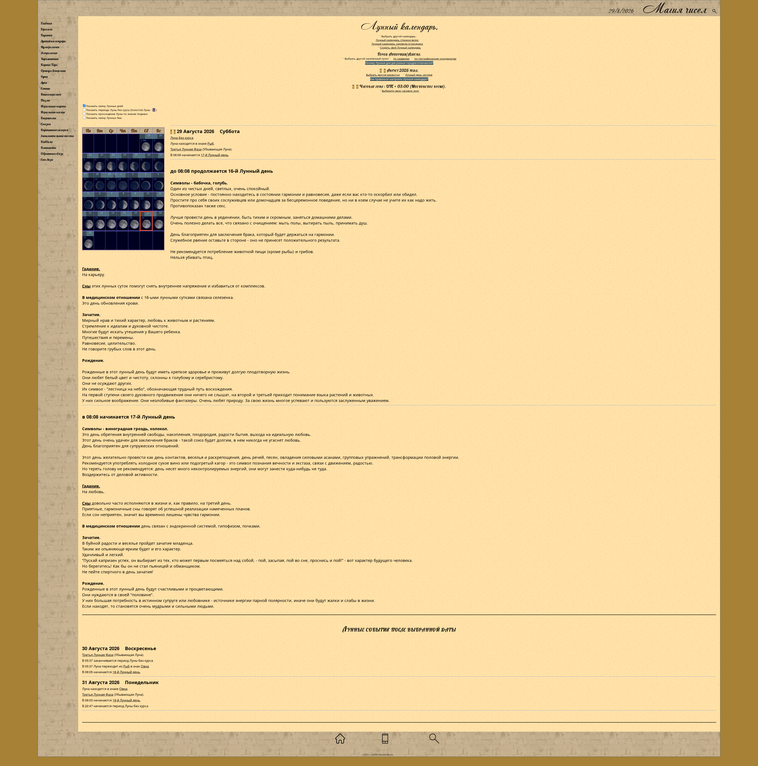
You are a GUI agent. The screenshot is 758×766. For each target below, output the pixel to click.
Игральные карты (53, 106)
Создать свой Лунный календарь (400, 47)
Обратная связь (52, 154)
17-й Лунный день (214, 155)
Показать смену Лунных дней (104, 106)
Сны (86, 286)
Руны (44, 77)
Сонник (45, 88)
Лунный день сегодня (418, 75)
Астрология (49, 53)
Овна (145, 666)
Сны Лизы (47, 159)
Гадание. (91, 268)
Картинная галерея (54, 130)
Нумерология (50, 47)
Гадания (46, 35)
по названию (401, 58)
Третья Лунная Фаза (186, 149)
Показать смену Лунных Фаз (104, 118)
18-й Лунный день (126, 672)
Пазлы (45, 100)
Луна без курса (181, 137)
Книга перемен (51, 94)
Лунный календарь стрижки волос (397, 40)
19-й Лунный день (126, 700)
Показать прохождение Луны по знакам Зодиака (116, 114)
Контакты (48, 148)
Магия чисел (674, 8)
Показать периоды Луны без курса (107, 110)
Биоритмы (48, 118)
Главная (46, 23)
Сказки (46, 124)
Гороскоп (47, 29)
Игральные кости (53, 112)
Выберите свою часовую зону (400, 91)
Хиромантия (49, 59)
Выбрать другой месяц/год (383, 75)
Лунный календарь (53, 41)
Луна (44, 82)
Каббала (47, 142)
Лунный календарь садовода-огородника (397, 44)
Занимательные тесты (57, 136)
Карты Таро (49, 65)
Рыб (210, 143)
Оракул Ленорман (53, 71)
